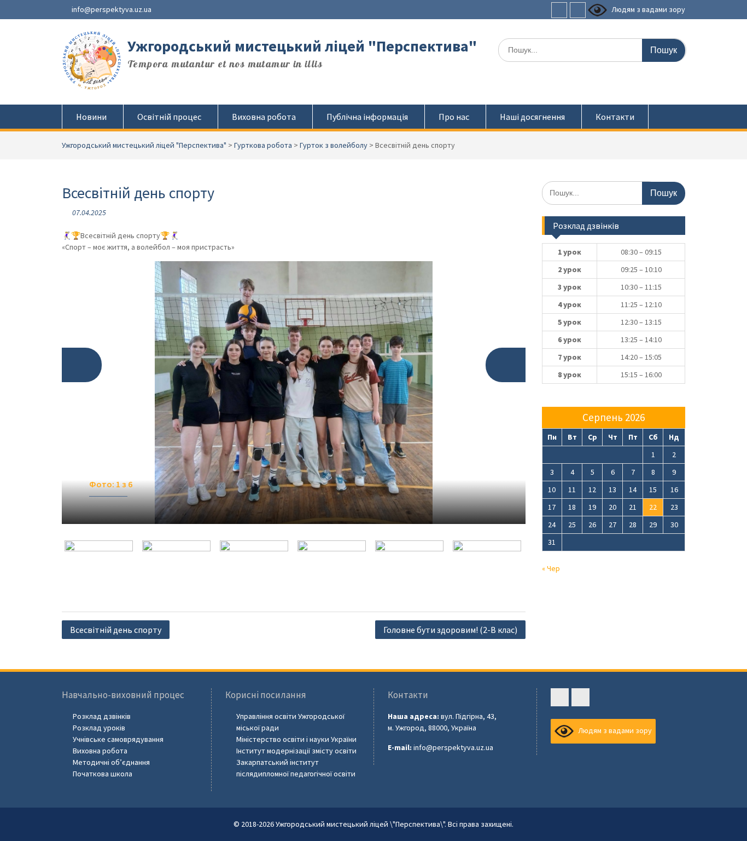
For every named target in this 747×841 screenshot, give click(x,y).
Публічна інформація (367, 116)
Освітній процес (169, 116)
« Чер (551, 568)
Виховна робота (264, 116)
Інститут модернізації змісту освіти (296, 751)
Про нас (454, 116)
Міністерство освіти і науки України (296, 739)
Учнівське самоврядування (118, 739)
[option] (294, 392)
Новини (91, 116)
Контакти (615, 116)
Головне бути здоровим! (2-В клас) (450, 629)
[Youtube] (578, 10)
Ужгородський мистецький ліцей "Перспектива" (302, 46)
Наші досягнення (532, 116)
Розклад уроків (99, 728)
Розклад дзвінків (102, 716)
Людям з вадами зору (647, 9)
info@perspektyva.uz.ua (111, 9)
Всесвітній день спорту (115, 629)
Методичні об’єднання (111, 762)
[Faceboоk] (559, 10)
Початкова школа (102, 774)
